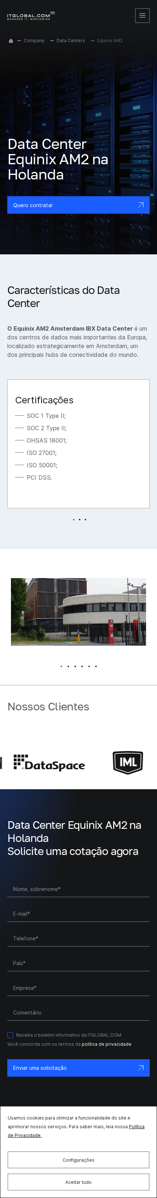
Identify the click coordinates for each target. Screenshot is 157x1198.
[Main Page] (11, 41)
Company (34, 40)
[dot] (61, 666)
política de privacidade (106, 1044)
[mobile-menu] (142, 16)
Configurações (78, 1160)
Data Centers (71, 40)
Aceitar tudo (78, 1182)
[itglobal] (31, 16)
